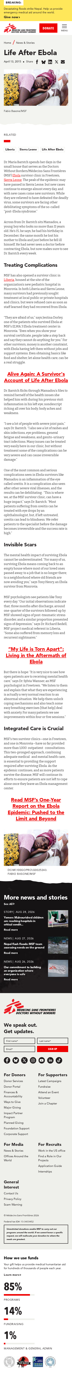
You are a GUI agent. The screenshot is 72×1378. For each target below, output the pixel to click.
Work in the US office (51, 1150)
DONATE (48, 28)
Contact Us (11, 1193)
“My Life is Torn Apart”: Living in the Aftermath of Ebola (36, 655)
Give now (11, 17)
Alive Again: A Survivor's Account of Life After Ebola (36, 377)
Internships (45, 1171)
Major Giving (12, 1107)
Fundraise (44, 1086)
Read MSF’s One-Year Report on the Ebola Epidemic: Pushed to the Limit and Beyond (36, 809)
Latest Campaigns (49, 1081)
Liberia (10, 149)
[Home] (20, 28)
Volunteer (44, 1098)
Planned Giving (13, 1123)
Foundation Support (16, 1128)
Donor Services (13, 1081)
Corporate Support (16, 1134)
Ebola (16, 175)
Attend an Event (48, 1092)
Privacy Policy (12, 1199)
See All (8, 904)
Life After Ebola (52, 149)
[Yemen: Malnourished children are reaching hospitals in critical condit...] (36, 920)
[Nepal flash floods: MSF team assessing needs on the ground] (36, 945)
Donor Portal (12, 1086)
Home (7, 42)
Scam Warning (13, 1204)
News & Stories (25, 42)
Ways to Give (12, 1102)
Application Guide (50, 1166)
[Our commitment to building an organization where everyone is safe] (36, 970)
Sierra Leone (28, 149)
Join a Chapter (47, 1103)
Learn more (12, 1275)
